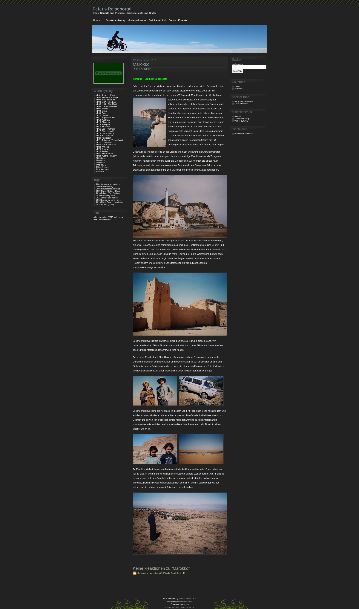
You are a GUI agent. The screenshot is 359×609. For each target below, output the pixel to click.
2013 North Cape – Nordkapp (109, 202)
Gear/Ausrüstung (115, 20)
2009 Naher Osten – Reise (108, 191)
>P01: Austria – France (106, 95)
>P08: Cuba (101, 111)
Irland (237, 86)
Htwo (186, 604)
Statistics (100, 171)
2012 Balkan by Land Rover (108, 200)
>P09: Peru (101, 113)
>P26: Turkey (102, 151)
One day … (101, 165)
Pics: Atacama (102, 169)
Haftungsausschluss (243, 133)
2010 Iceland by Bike (105, 195)
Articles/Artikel (157, 20)
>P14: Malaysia (103, 124)
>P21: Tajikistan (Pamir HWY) (109, 140)
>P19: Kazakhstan (104, 135)
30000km (100, 162)
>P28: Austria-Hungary (106, 156)
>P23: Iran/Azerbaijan (106, 144)
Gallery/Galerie (137, 20)
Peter (135, 69)
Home (96, 20)
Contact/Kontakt (178, 20)
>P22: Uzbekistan (104, 142)
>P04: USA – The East (106, 102)
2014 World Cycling (105, 204)
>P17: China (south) (105, 131)
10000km (100, 158)
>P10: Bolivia (102, 115)
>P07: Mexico (102, 109)
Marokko (141, 64)
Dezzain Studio (185, 601)
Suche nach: (237, 64)
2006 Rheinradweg (104, 186)
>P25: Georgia (102, 149)
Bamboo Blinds (187, 607)
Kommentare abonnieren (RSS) (151, 573)
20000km (100, 160)
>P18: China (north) (105, 133)
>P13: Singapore (103, 122)
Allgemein (146, 69)
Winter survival (241, 121)
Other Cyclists (102, 167)
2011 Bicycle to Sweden (107, 198)
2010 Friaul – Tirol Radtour (108, 193)
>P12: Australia (103, 120)
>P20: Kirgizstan (103, 138)
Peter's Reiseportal (112, 9)
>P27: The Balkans (104, 153)
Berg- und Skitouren (243, 101)
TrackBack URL (178, 573)
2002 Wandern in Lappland (108, 184)
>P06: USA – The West (106, 106)
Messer (237, 116)
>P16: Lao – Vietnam (105, 129)
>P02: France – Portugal (107, 97)
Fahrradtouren (241, 103)
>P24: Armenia (102, 147)
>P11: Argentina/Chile (105, 118)
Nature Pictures (172, 607)
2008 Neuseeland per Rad (108, 189)
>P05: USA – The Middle (107, 104)
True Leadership (241, 118)
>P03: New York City (105, 100)
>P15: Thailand (103, 127)
